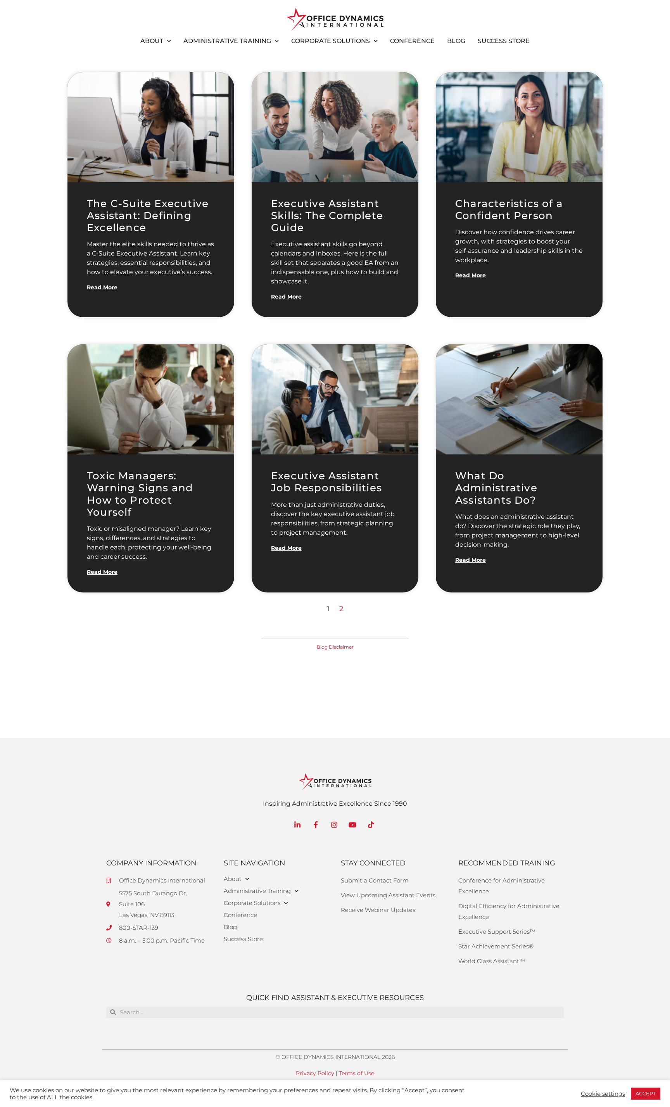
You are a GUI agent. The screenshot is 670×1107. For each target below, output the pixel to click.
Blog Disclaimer (335, 647)
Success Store (504, 41)
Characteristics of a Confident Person (509, 209)
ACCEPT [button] (645, 1093)
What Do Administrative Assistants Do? (496, 488)
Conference (412, 41)
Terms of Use (356, 1073)
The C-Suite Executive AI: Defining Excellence (148, 215)
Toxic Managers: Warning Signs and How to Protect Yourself (140, 494)
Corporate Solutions (330, 41)
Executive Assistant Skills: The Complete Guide (327, 215)
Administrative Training (227, 41)
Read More (102, 287)
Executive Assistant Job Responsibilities (326, 482)
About (151, 41)
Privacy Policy (315, 1073)
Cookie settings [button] (603, 1093)
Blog (456, 41)
